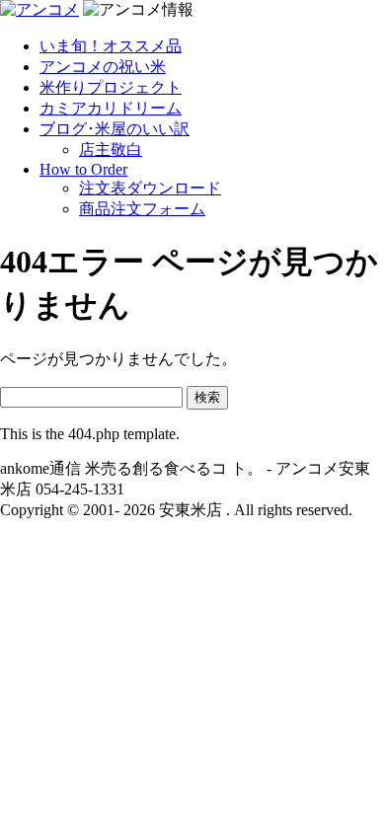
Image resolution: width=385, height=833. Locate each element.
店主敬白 (110, 149)
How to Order (83, 169)
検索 (207, 397)
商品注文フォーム (142, 208)
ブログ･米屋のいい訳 (114, 128)
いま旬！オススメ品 (110, 46)
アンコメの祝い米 (102, 66)
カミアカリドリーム (110, 108)
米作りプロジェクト (110, 87)
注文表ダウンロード (150, 188)
